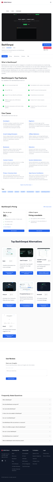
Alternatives (16, 56)
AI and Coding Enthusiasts (10, 134)
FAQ (28, 56)
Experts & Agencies (37, 456)
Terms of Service (46, 456)
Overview (5, 56)
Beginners (31, 121)
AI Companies (25, 453)
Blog (13, 461)
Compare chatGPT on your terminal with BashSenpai (44, 273)
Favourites (35, 463)
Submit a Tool (36, 453)
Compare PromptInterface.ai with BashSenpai (26, 305)
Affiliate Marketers (34, 134)
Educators (32, 147)
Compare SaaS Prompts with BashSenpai (26, 273)
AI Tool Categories (26, 463)
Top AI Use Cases (26, 466)
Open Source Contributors (36, 173)
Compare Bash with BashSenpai (9, 273)
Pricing (10, 56)
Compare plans (48, 206)
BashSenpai (7, 44)
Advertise (35, 458)
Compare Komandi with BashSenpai (43, 305)
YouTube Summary (16, 466)
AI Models (24, 458)
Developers (6, 121)
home (7, 11)
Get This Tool (47, 44)
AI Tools (24, 456)
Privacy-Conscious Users (10, 173)
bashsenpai (18, 11)
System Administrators (35, 160)
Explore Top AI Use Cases (25, 184)
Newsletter (14, 458)
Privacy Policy (46, 453)
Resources (14, 456)
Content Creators (8, 160)
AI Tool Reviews (15, 463)
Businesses (6, 147)
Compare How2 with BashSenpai (9, 336)
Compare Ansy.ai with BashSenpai (9, 305)
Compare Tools (36, 461)
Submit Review (11, 378)
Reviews (23, 56)
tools (12, 11)
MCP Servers (25, 461)
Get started (14, 230)
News (13, 453)
